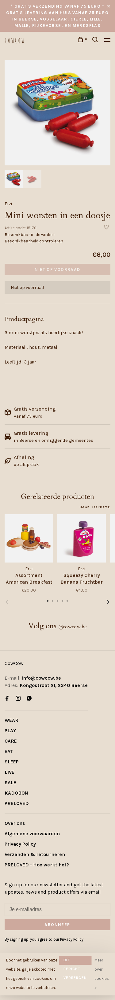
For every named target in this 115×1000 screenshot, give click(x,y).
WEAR (11, 720)
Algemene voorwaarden (32, 833)
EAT (9, 751)
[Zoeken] (96, 40)
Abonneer (57, 924)
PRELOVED (17, 803)
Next (108, 602)
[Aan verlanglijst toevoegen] (106, 228)
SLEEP (12, 762)
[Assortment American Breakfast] (29, 538)
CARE (11, 741)
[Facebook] (7, 699)
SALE (10, 782)
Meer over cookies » (101, 974)
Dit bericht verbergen (75, 961)
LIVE (9, 772)
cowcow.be (72, 626)
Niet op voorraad (57, 269)
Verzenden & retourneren (35, 854)
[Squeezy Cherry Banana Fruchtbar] (81, 538)
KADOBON (16, 793)
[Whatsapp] (29, 699)
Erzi (8, 203)
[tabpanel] (57, 112)
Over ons (15, 823)
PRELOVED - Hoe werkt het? (37, 865)
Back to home (95, 507)
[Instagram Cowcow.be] (18, 699)
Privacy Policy (20, 844)
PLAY (10, 730)
